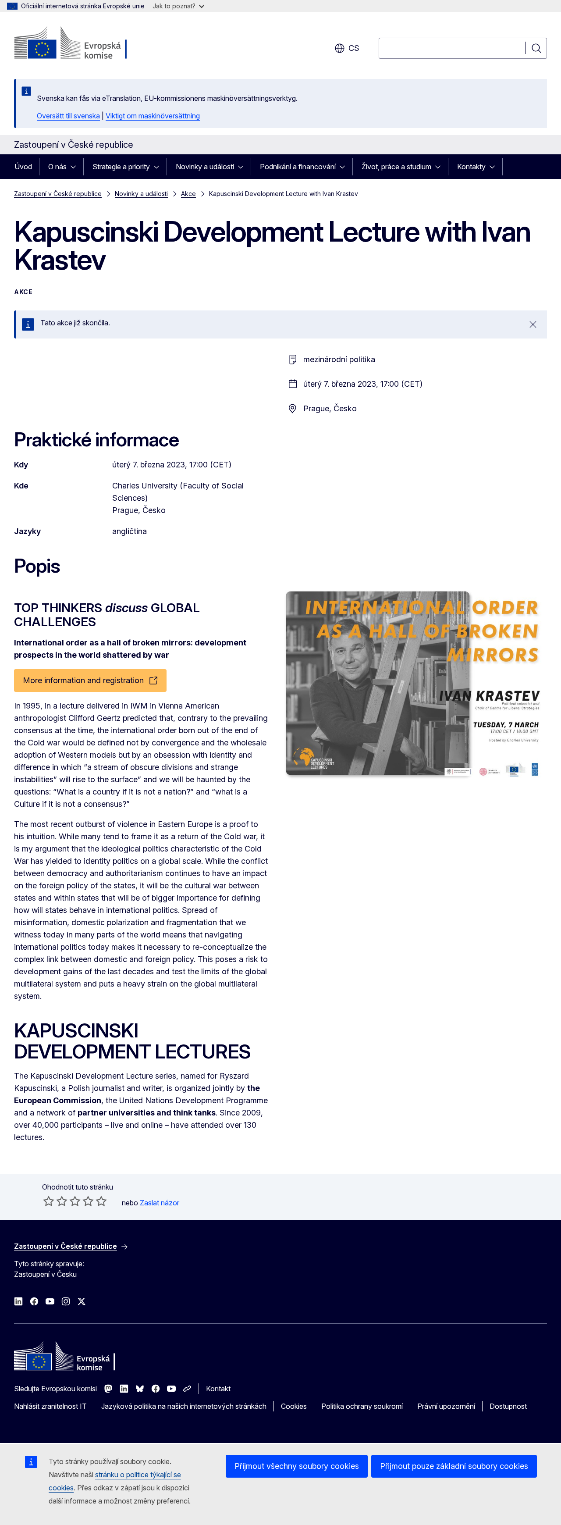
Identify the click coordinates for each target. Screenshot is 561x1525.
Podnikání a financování (298, 166)
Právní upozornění (446, 1406)
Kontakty (471, 166)
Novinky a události (205, 166)
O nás (57, 166)
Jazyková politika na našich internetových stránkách (183, 1406)
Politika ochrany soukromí (362, 1406)
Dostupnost (508, 1406)
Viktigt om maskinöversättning (153, 115)
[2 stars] (55, 1201)
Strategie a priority (121, 166)
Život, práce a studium (396, 166)
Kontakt (218, 1388)
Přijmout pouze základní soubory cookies (454, 1466)
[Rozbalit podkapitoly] (75, 166)
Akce (188, 193)
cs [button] (353, 48)
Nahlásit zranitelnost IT (50, 1406)
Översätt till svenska (68, 115)
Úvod (23, 166)
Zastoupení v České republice (58, 193)
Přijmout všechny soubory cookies (296, 1466)
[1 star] (48, 1201)
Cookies (294, 1406)
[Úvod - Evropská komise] (85, 43)
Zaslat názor (159, 1202)
